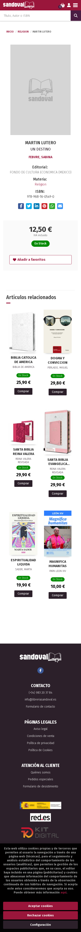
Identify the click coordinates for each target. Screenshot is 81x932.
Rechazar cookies (40, 915)
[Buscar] (76, 15)
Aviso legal (41, 729)
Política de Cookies (40, 750)
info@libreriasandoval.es (40, 699)
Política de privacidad (40, 743)
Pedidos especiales (40, 779)
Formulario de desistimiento (40, 786)
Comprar (23, 391)
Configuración (40, 925)
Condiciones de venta (40, 736)
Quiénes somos (40, 772)
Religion (23, 31)
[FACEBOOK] (40, 670)
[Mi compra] (62, 5)
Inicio (10, 31)
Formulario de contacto (40, 706)
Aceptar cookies (40, 906)
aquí (63, 892)
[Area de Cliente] (69, 5)
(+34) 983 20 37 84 (40, 692)
